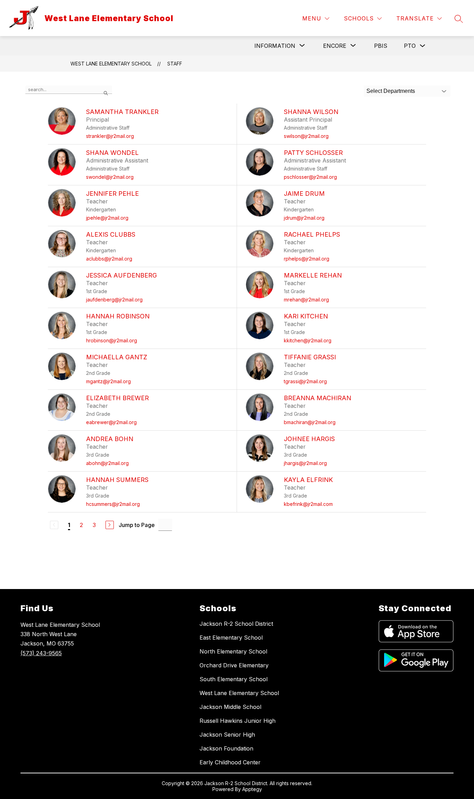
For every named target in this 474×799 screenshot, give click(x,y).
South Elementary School (234, 679)
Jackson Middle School (230, 706)
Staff (174, 64)
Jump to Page (137, 524)
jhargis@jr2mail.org (305, 463)
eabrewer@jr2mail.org (111, 422)
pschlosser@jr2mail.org (310, 177)
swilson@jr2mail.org (306, 136)
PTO (410, 45)
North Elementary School (233, 651)
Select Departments (390, 91)
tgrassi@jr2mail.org (305, 381)
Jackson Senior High (227, 734)
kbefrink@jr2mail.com (308, 504)
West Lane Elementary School (111, 64)
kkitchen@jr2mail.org (307, 340)
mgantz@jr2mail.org (108, 381)
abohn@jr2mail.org (107, 463)
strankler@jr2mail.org (110, 136)
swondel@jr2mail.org (110, 177)
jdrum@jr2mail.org (304, 218)
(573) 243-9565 (41, 653)
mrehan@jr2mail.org (306, 299)
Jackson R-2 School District (236, 623)
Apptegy (252, 789)
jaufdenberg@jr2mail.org (114, 299)
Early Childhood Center (230, 762)
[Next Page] (109, 525)
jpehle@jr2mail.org (107, 218)
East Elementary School (231, 637)
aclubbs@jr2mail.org (109, 259)
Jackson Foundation (226, 748)
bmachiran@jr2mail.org (310, 422)
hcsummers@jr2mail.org (113, 504)
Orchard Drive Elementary (234, 665)
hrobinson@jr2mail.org (111, 340)
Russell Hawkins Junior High (238, 720)
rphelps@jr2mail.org (306, 259)
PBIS (380, 45)
